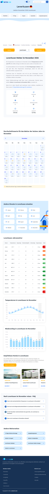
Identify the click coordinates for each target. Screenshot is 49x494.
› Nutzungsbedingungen (39, 471)
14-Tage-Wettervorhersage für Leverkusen (22, 87)
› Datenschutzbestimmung (40, 474)
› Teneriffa (5, 480)
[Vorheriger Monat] (6, 138)
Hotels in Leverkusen (9, 365)
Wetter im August (9, 438)
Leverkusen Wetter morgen (34, 443)
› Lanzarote (5, 474)
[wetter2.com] (5, 2)
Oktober (9, 50)
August (23, 15)
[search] (47, 2)
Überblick (5, 15)
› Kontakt (36, 480)
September (33, 15)
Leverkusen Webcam (9, 443)
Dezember (39, 50)
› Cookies (36, 477)
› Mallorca (5, 483)
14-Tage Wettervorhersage (11, 433)
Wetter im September (33, 438)
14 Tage (14, 15)
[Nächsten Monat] (43, 138)
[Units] (27, 2)
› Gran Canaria (6, 485)
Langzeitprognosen (43, 15)
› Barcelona (5, 471)
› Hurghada (5, 477)
